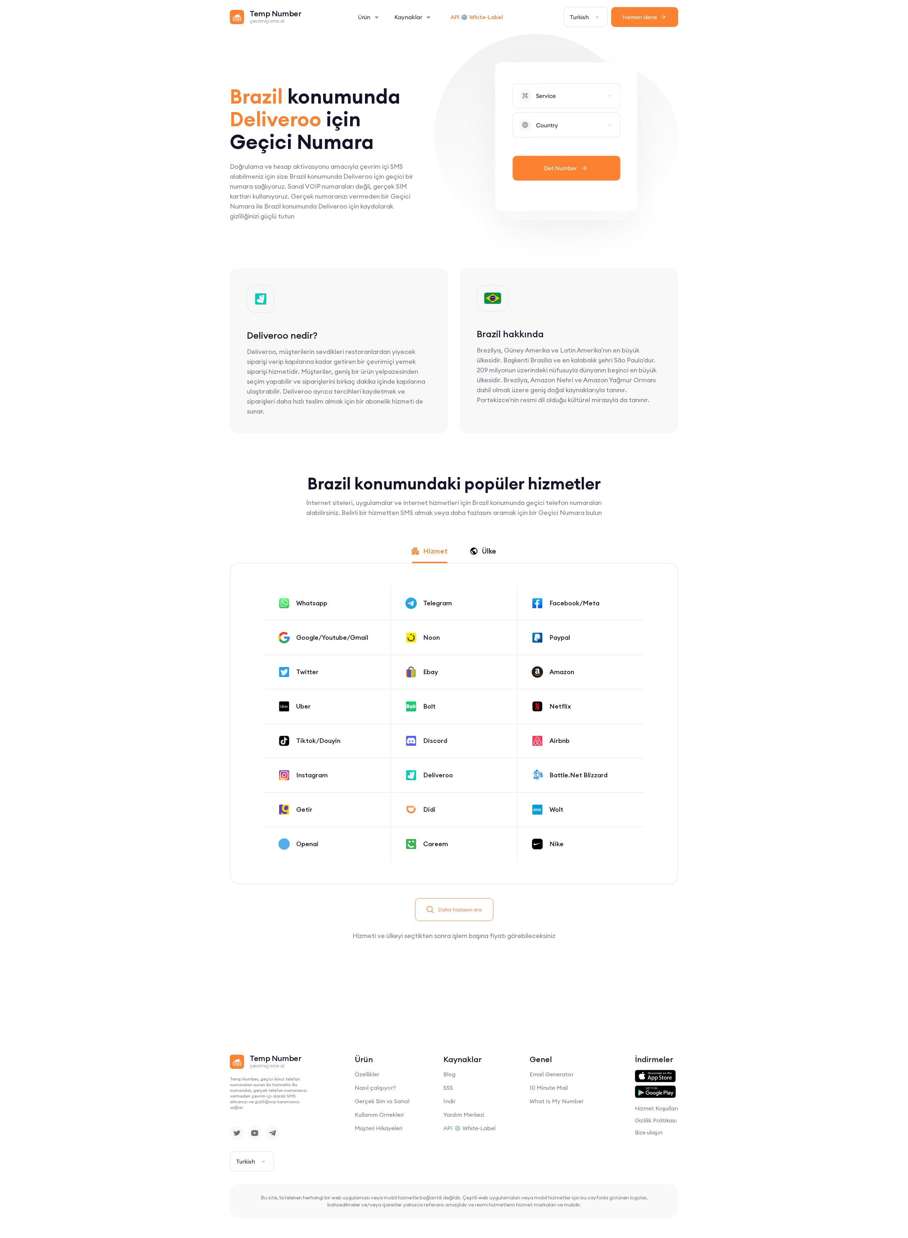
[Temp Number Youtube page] (255, 1133)
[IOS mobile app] (655, 1076)
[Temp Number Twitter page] (237, 1133)
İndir (449, 1101)
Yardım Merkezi (463, 1114)
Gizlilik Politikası (656, 1120)
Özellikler (367, 1074)
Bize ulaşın (649, 1132)
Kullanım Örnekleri (379, 1114)
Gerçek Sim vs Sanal (382, 1101)
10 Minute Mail (549, 1087)
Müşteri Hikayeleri (378, 1128)
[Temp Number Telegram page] (272, 1133)
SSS (448, 1087)
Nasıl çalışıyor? (375, 1087)
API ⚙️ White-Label (476, 17)
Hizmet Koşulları (656, 1108)
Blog (449, 1074)
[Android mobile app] (655, 1092)
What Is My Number (556, 1101)
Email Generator (552, 1074)
